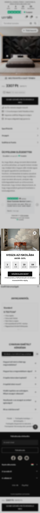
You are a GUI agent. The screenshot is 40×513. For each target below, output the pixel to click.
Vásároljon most (20, 274)
